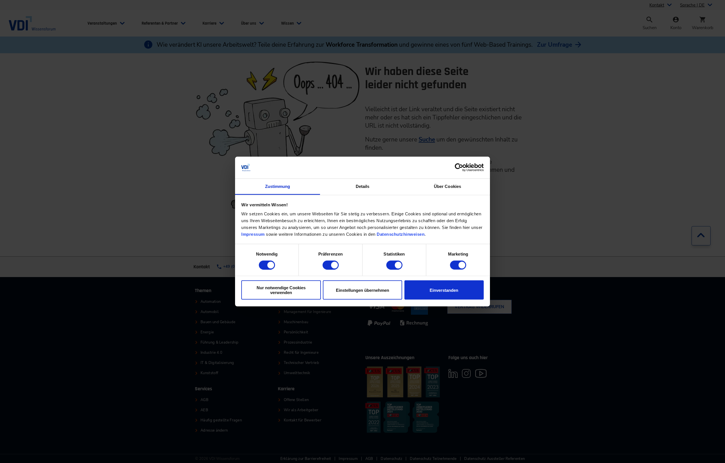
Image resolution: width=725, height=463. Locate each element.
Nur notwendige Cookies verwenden (281, 290)
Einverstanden (444, 290)
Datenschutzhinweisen (401, 234)
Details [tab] (363, 186)
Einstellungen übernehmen (362, 290)
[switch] (331, 265)
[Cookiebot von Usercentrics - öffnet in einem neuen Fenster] (459, 167)
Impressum (253, 234)
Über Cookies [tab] (447, 186)
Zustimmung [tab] (277, 186)
